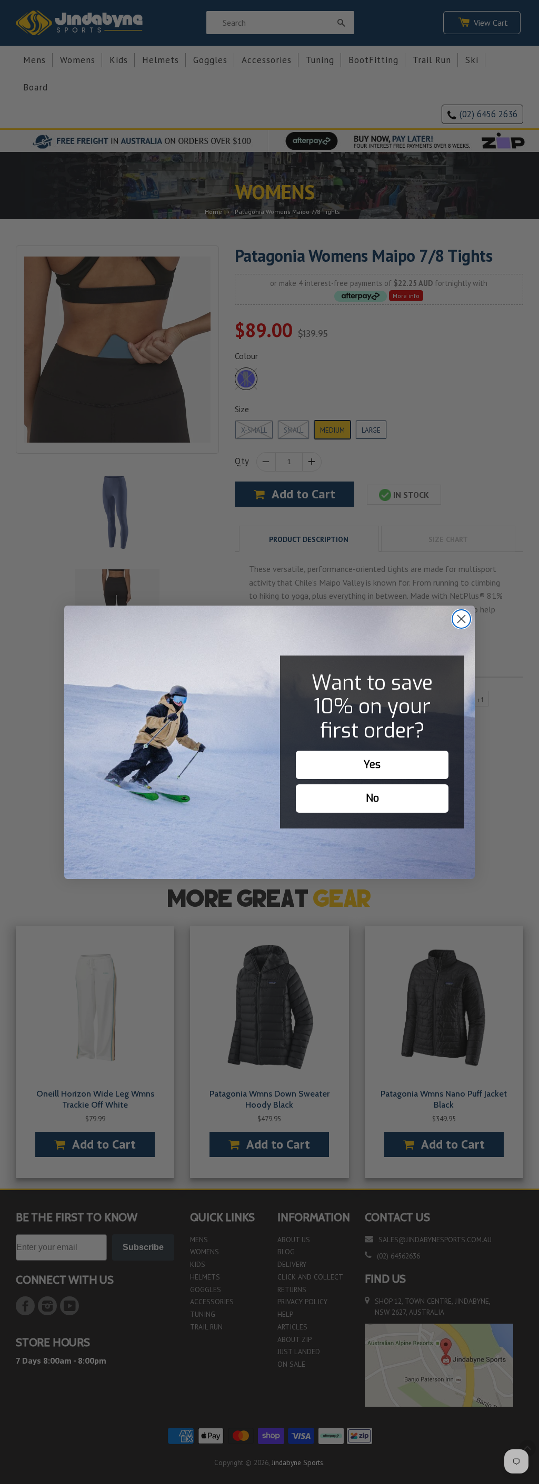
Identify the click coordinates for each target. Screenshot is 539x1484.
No (372, 798)
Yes (372, 765)
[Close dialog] (461, 619)
